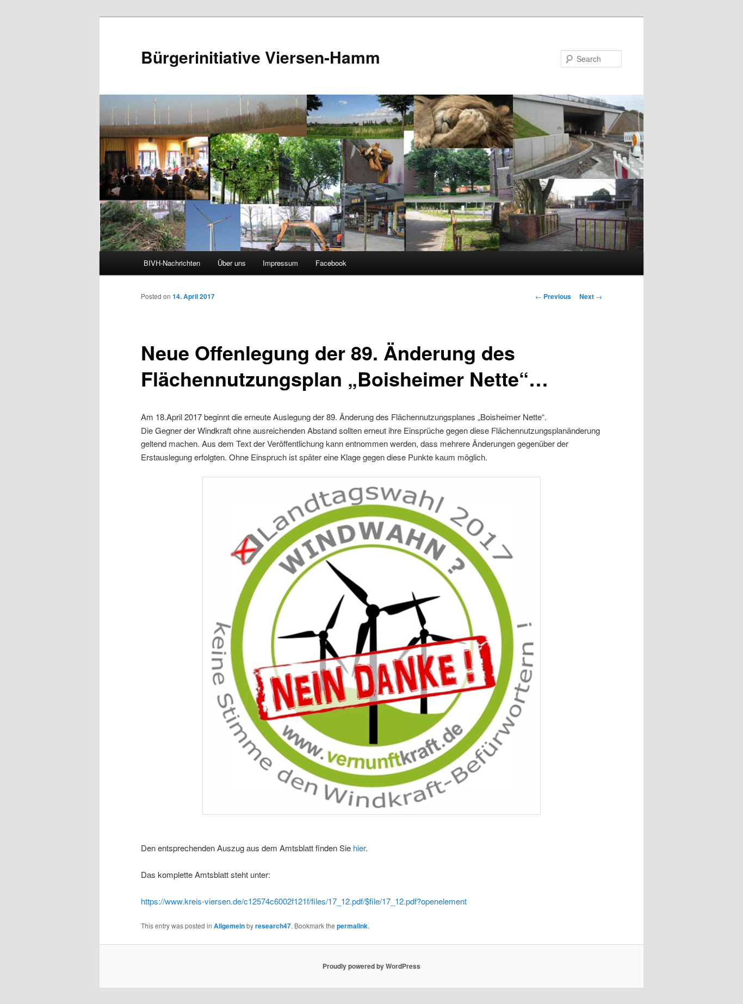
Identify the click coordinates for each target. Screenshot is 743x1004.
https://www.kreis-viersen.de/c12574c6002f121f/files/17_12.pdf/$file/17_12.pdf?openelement (304, 901)
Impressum (280, 263)
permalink (352, 926)
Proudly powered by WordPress (371, 966)
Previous (553, 296)
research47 (273, 926)
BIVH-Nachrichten (172, 263)
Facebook (330, 263)
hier (359, 847)
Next (590, 296)
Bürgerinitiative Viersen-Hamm (260, 56)
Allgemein (229, 926)
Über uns (232, 263)
